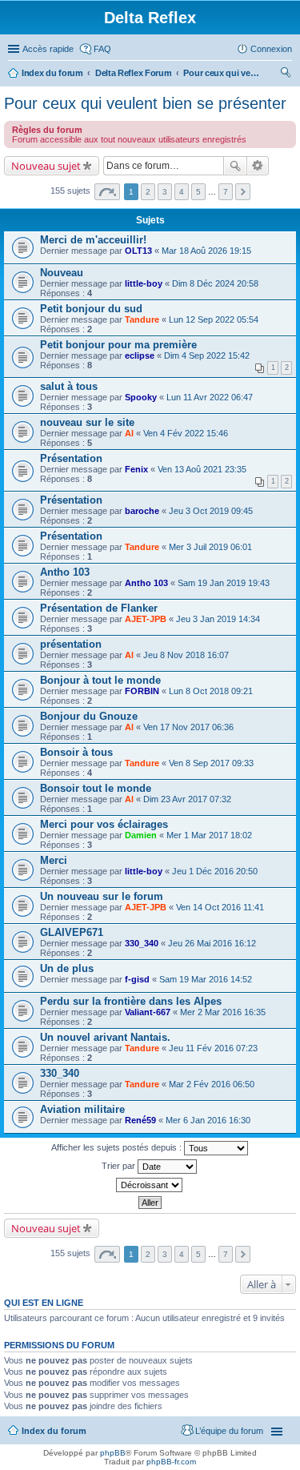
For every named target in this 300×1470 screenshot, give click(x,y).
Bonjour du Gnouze (89, 716)
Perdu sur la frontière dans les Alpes (131, 1001)
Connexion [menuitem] (271, 49)
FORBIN (142, 691)
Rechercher (235, 165)
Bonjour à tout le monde (100, 680)
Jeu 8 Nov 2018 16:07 (186, 655)
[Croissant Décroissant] (150, 1185)
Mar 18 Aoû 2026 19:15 (206, 250)
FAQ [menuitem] (102, 49)
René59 (140, 1120)
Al (129, 433)
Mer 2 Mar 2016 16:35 (223, 1012)
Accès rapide (48, 49)
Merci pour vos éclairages (104, 824)
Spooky (141, 397)
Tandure (142, 319)
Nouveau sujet (46, 166)
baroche (142, 511)
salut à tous (69, 386)
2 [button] (148, 191)
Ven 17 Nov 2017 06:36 (188, 727)
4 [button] (181, 191)
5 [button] (198, 191)
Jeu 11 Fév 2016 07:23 (213, 1048)
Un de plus (67, 968)
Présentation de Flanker (99, 608)
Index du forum (52, 73)
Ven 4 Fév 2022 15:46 (185, 433)
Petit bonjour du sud (91, 309)
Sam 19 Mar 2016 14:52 (205, 979)
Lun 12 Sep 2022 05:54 (213, 319)
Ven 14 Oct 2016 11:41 (220, 907)
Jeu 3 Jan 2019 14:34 (218, 619)
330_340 (141, 943)
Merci (53, 860)
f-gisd (137, 979)
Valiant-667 (147, 1012)
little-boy (143, 283)
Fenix (136, 469)
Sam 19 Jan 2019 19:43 (224, 583)
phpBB (113, 1452)
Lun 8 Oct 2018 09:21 (211, 691)
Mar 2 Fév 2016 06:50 (211, 1084)
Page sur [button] (107, 191)
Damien (141, 835)
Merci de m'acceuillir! (93, 240)
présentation (71, 644)
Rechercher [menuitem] (285, 74)
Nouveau (61, 273)
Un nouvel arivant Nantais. (105, 1037)
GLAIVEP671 (71, 932)
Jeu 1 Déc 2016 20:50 (215, 871)
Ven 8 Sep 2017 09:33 (211, 763)
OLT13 (138, 250)
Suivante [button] (242, 191)
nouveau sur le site (87, 422)
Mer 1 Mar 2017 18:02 (209, 835)
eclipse (139, 355)
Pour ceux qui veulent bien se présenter (223, 73)
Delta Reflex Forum (133, 73)
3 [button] (164, 191)
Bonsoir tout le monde (95, 788)
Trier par (120, 1166)
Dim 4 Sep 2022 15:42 (207, 355)
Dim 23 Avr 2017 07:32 (187, 799)
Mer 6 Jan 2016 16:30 (208, 1120)
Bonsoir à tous (76, 752)
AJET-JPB (145, 619)
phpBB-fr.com (171, 1461)
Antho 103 (65, 572)
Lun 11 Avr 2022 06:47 (209, 397)
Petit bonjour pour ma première (118, 345)
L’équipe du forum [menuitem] (229, 1431)
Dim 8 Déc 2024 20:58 (215, 283)
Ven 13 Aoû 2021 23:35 (202, 469)
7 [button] (225, 191)
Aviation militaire (82, 1109)
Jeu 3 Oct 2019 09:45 (211, 511)
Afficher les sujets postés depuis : (117, 1147)
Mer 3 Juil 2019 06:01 (210, 547)
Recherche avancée (258, 165)
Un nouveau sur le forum (101, 896)
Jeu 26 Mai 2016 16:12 (212, 943)
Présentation (71, 458)
